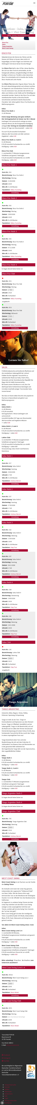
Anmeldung (15, 193)
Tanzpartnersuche (10, 1085)
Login (6, 1098)
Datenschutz (8, 1094)
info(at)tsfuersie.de (12, 1045)
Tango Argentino (7, 46)
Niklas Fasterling (16, 190)
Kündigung (7, 1103)
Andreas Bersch (16, 481)
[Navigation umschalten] (34, 3)
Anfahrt (6, 1089)
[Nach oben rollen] (33, 1101)
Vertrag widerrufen (10, 1101)
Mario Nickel (15, 992)
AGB (30, 128)
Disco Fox (5, 42)
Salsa (3, 44)
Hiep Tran (14, 547)
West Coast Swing (7, 48)
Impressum (8, 1091)
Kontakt (7, 1087)
